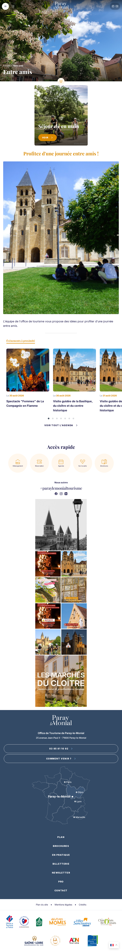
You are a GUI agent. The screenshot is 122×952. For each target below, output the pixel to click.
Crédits (82, 904)
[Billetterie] (117, 6)
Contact (61, 890)
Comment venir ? (58, 758)
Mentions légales (63, 904)
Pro (61, 881)
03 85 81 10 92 (58, 748)
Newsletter (61, 872)
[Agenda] (113, 6)
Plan (60, 837)
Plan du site (42, 904)
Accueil (6, 66)
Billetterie (61, 863)
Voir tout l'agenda (58, 425)
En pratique (61, 854)
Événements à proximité (20, 340)
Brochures (61, 846)
